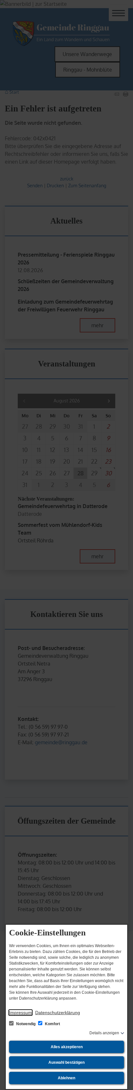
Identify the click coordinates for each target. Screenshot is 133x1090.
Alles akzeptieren (67, 1047)
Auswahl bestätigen (66, 1062)
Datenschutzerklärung (57, 1012)
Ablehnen (66, 1078)
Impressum (20, 1012)
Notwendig (25, 1024)
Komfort (52, 1024)
